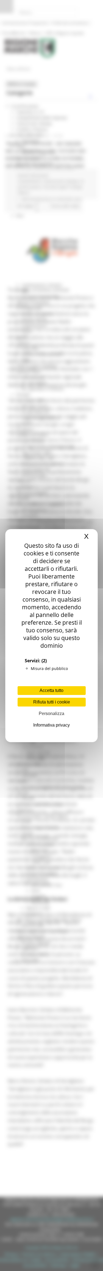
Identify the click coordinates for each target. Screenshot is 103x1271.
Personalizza (51, 713)
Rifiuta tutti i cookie (51, 702)
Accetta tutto (51, 690)
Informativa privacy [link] (51, 725)
